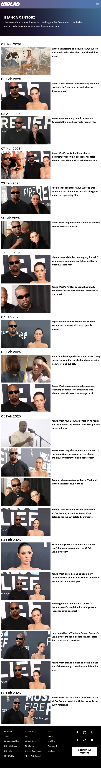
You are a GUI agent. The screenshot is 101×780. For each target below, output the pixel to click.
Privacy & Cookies (11, 741)
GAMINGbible (31, 731)
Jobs (50, 731)
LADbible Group (10, 746)
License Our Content (33, 751)
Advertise (8, 731)
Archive (51, 741)
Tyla (26, 736)
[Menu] (97, 4)
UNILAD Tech (30, 741)
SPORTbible (9, 756)
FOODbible (29, 746)
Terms (6, 736)
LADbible (8, 751)
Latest (51, 736)
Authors (51, 751)
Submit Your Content (84, 751)
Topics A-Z (52, 746)
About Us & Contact (33, 756)
